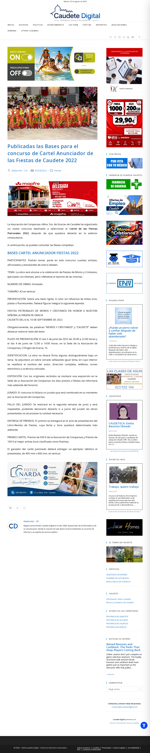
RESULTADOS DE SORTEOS (118, 581)
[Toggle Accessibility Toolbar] (144, 725)
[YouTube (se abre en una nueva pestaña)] (124, 36)
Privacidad (106, 748)
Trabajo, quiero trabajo (124, 486)
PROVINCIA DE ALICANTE (117, 620)
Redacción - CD (19, 170)
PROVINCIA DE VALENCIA (117, 623)
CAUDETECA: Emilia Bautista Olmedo (121, 425)
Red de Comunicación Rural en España (124, 723)
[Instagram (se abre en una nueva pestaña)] (119, 36)
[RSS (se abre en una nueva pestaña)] (128, 36)
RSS (78, 749)
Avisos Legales (119, 748)
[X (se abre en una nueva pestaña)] (111, 36)
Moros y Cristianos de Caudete (120, 602)
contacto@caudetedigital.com (124, 707)
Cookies (96, 748)
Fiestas (57, 170)
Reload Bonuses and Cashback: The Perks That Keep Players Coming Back (123, 647)
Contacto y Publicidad (91, 749)
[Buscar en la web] (139, 36)
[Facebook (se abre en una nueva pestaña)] (115, 36)
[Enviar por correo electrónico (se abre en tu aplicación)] (133, 36)
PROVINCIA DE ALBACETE (117, 616)
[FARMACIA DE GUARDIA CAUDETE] (124, 184)
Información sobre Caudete (118, 599)
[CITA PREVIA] (124, 163)
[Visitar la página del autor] (13, 525)
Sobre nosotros (83, 748)
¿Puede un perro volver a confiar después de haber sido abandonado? (123, 332)
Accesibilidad (133, 748)
